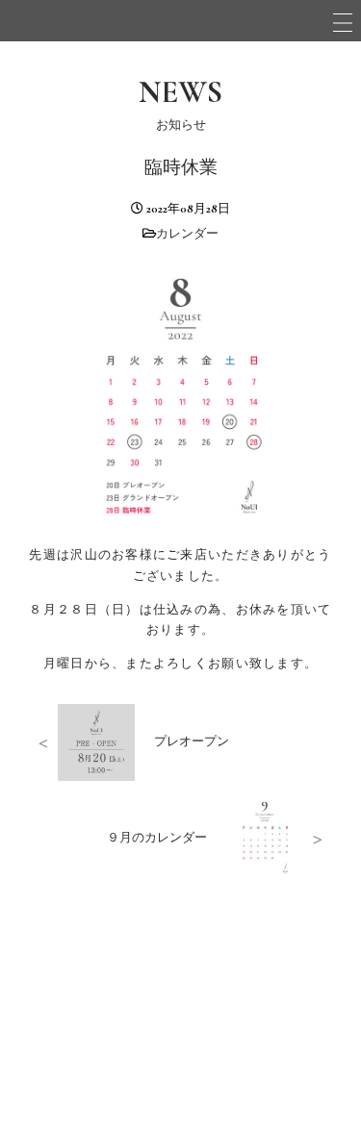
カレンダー (187, 233)
